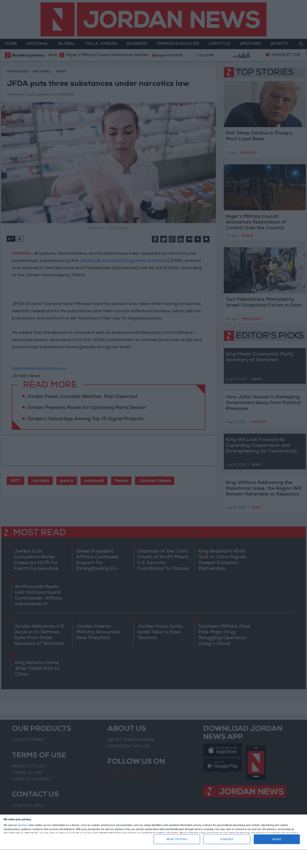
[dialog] (153, 832)
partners (23, 825)
